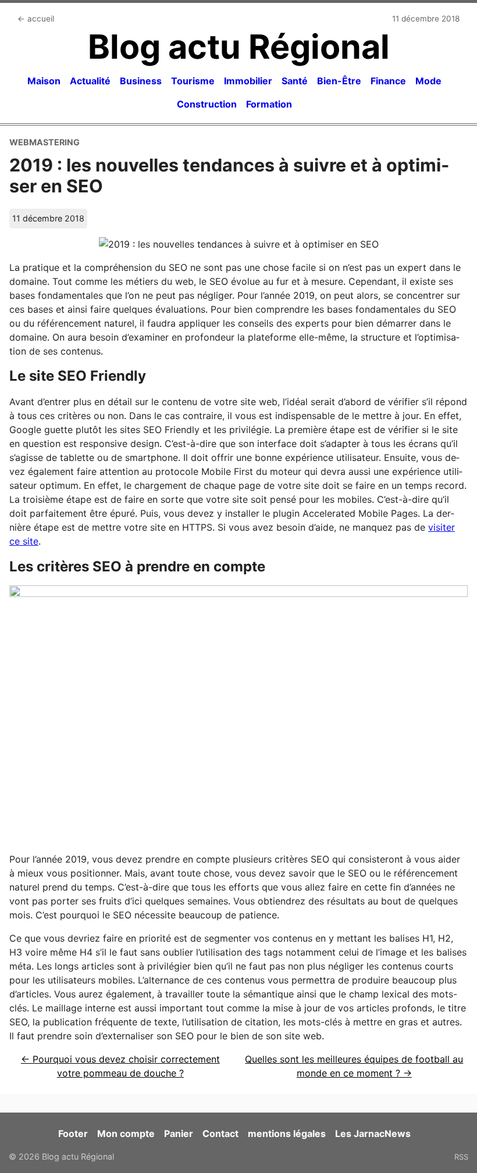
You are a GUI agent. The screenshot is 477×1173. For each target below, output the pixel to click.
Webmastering (44, 142)
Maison (43, 81)
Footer (73, 1133)
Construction (207, 104)
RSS (461, 1156)
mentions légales (287, 1133)
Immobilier (248, 81)
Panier (178, 1133)
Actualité (90, 81)
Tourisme (193, 81)
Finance (388, 81)
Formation (269, 104)
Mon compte (126, 1133)
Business (141, 81)
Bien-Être (339, 81)
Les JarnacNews (373, 1133)
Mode (428, 81)
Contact (220, 1133)
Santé (295, 81)
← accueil (35, 18)
